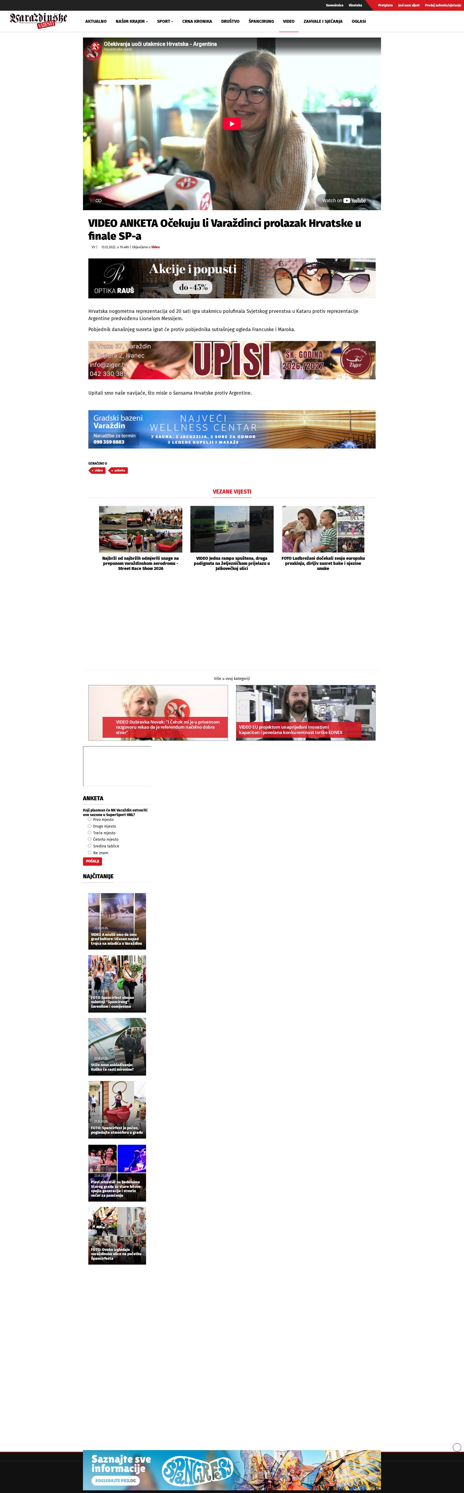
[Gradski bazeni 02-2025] (232, 429)
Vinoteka (355, 5)
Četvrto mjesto (105, 839)
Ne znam (100, 853)
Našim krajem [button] (130, 21)
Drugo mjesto (104, 826)
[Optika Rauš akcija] (232, 278)
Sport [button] (163, 21)
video (99, 470)
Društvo (230, 21)
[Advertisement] (232, 626)
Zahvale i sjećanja (323, 21)
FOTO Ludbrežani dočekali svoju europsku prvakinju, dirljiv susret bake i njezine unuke (323, 563)
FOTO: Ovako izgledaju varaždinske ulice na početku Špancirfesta (116, 1254)
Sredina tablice (105, 846)
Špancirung (261, 21)
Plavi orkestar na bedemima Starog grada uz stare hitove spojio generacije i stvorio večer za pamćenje (116, 1189)
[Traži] (388, 21)
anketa (119, 470)
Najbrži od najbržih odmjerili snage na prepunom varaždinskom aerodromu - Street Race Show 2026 (140, 563)
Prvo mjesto (103, 819)
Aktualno (96, 21)
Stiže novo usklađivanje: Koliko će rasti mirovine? (112, 1067)
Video (289, 21)
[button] (92, 538)
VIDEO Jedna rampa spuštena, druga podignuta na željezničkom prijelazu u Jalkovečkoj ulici (232, 563)
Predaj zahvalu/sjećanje (443, 5)
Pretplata (385, 5)
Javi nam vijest (409, 5)
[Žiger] (232, 360)
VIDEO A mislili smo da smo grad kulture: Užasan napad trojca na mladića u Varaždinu (116, 939)
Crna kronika (197, 21)
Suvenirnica (334, 5)
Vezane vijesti (232, 491)
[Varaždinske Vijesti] (38, 20)
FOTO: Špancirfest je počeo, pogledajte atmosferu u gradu (117, 1130)
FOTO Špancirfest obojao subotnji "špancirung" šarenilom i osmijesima (112, 1002)
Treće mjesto (103, 833)
